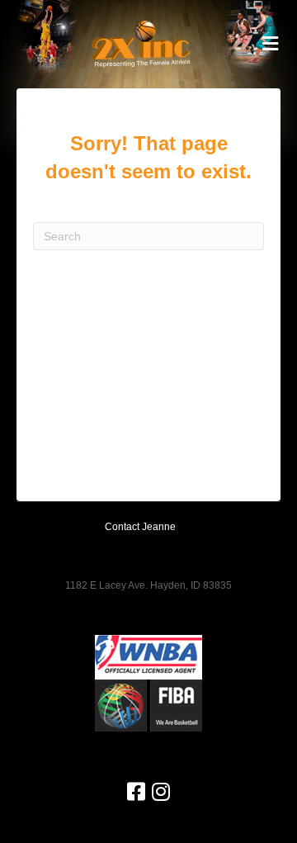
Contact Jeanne (140, 527)
